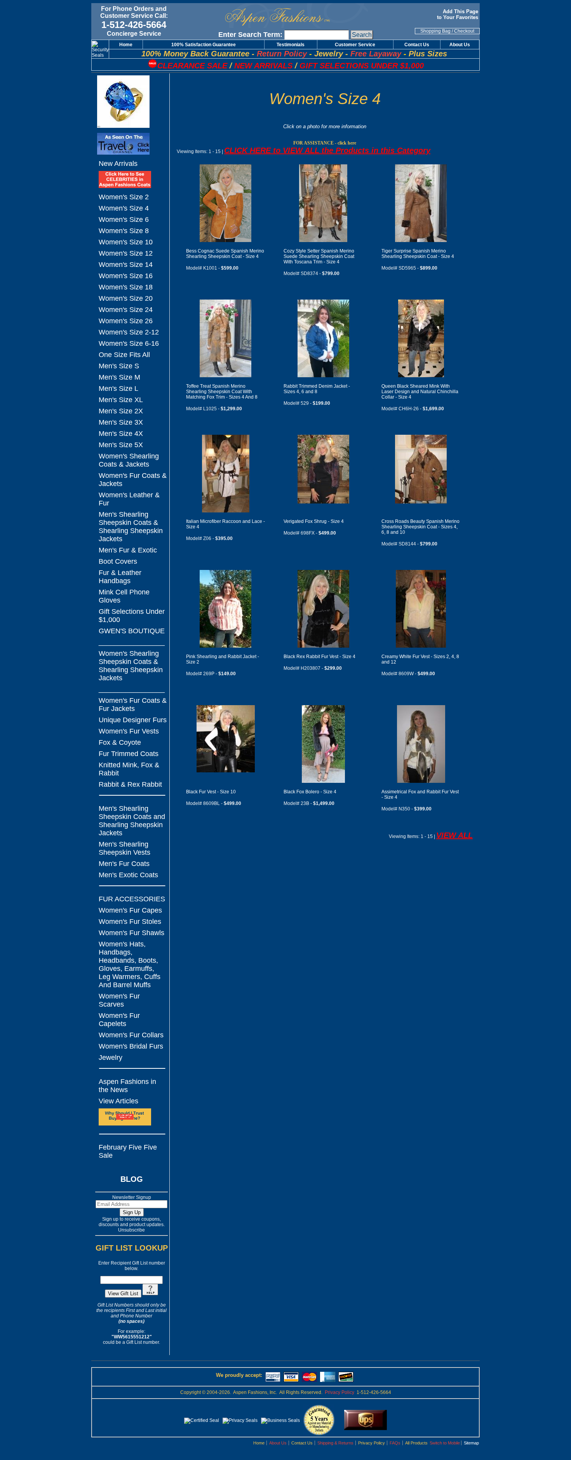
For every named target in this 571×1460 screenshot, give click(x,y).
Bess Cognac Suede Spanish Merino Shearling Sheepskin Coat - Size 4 (225, 253)
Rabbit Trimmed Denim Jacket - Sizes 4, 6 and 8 (317, 388)
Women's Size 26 (126, 321)
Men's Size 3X (121, 422)
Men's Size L (118, 388)
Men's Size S (119, 366)
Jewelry (110, 1057)
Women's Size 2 (124, 197)
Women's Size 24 (126, 310)
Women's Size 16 (126, 276)
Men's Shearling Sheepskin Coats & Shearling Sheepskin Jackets (131, 526)
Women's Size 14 (126, 264)
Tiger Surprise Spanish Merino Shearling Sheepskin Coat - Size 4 (417, 253)
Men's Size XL (121, 400)
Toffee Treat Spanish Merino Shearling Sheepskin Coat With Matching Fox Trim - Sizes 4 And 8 (222, 391)
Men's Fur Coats (124, 864)
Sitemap (471, 1443)
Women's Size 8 (124, 231)
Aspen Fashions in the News (127, 1086)
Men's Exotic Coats (128, 875)
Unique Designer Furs (133, 720)
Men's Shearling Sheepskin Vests (124, 848)
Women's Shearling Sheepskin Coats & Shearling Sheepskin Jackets (131, 666)
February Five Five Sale (128, 1151)
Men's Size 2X (121, 411)
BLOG (131, 1179)
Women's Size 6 (124, 219)
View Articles (118, 1101)
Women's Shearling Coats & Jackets (129, 460)
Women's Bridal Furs (131, 1046)
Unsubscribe (131, 1230)
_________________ (132, 642)
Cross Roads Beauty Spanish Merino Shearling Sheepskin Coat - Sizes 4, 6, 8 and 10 (420, 527)
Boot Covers (118, 561)
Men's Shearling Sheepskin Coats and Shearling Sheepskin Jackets (132, 821)
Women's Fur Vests (129, 731)
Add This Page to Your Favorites (458, 14)
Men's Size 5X (121, 445)
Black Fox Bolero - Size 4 (310, 791)
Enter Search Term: (250, 34)
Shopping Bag (435, 31)
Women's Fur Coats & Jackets (133, 480)
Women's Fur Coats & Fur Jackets (133, 705)
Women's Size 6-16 (129, 343)
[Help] (150, 1293)
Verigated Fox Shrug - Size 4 (314, 521)
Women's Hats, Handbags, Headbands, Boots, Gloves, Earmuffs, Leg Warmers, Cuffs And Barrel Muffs (129, 964)
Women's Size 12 (126, 253)
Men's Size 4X (121, 433)
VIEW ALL (454, 835)
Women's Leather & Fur (129, 499)
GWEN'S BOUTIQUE (132, 631)
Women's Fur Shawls (131, 933)
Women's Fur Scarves (119, 1000)
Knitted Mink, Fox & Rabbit (129, 769)
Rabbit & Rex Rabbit (130, 784)
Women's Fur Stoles (130, 921)
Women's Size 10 (126, 242)
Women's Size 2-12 (129, 332)
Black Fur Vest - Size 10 (211, 791)
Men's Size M (119, 377)
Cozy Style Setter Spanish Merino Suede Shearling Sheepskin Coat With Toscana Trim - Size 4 (319, 256)
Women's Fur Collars (131, 1035)
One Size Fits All (124, 355)
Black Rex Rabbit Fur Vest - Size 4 (319, 656)
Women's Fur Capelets (119, 1020)
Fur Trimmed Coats (128, 754)
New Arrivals (118, 163)
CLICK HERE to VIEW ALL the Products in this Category (327, 150)
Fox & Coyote (120, 742)
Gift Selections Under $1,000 (132, 616)
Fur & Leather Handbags (120, 577)
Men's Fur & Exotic (128, 550)
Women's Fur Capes (130, 910)
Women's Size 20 (126, 298)
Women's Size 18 (126, 287)
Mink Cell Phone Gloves (124, 596)
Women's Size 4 (124, 208)
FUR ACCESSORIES (132, 899)
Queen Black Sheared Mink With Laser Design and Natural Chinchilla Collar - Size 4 (419, 391)
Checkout (464, 31)
